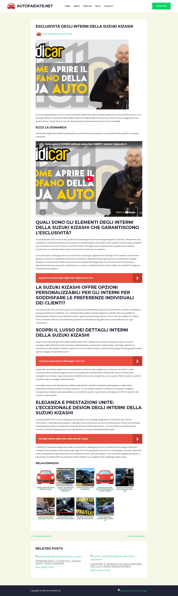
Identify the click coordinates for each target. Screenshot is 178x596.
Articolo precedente (41, 536)
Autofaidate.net (35, 6)
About (77, 6)
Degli (37, 567)
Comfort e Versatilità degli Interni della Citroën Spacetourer (116, 565)
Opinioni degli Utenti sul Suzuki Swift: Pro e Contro (58, 562)
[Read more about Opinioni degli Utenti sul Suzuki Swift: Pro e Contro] (61, 556)
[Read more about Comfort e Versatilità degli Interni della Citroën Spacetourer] (117, 558)
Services (87, 6)
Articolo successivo (137, 536)
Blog (97, 6)
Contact (108, 6)
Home (67, 6)
